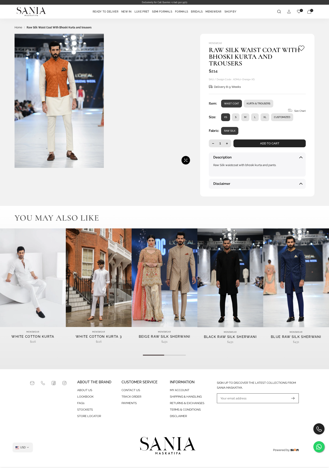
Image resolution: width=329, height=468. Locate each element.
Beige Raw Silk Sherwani (164, 337)
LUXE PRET (142, 11)
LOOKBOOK (85, 396)
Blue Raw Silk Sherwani (296, 337)
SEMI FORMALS (162, 11)
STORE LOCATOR (89, 416)
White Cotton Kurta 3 (99, 337)
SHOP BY (230, 11)
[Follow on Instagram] (64, 383)
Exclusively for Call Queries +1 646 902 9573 (71, 2)
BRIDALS (197, 11)
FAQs (80, 403)
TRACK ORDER (131, 396)
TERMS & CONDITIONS (185, 409)
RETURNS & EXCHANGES (187, 403)
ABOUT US (84, 390)
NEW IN (126, 11)
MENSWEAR (213, 11)
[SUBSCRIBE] (290, 398)
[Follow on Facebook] (54, 383)
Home (18, 27)
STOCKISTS (85, 409)
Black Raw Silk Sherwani (230, 337)
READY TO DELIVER (105, 11)
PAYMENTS (129, 403)
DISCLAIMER (178, 416)
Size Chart (300, 111)
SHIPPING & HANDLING (186, 396)
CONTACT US (131, 390)
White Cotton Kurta (32, 337)
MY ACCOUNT (179, 390)
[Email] (32, 383)
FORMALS (181, 11)
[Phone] (43, 383)
